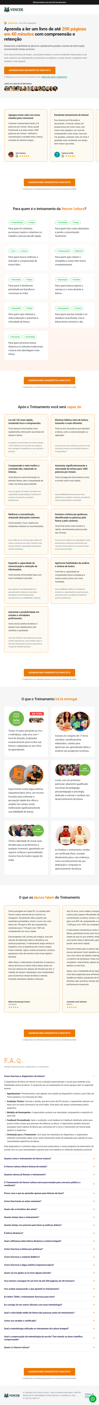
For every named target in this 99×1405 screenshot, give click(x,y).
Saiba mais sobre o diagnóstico (54, 77)
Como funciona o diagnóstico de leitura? (24, 1076)
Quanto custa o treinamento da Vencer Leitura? (27, 1158)
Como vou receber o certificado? (20, 1320)
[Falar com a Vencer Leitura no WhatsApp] (92, 1398)
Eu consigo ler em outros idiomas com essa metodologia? (33, 1304)
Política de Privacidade (90, 1395)
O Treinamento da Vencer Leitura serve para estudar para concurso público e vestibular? (42, 1184)
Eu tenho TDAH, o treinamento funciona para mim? (29, 1296)
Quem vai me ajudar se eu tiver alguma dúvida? (27, 1273)
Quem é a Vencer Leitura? (16, 1347)
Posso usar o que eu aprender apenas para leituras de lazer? (34, 1193)
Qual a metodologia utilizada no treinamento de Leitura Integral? (36, 1328)
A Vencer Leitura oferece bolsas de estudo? (25, 1166)
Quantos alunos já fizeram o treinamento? (25, 1174)
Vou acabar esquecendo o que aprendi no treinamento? (31, 1289)
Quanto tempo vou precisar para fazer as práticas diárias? (33, 1225)
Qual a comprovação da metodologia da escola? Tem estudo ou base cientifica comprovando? (43, 1338)
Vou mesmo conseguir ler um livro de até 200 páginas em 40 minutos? (39, 1281)
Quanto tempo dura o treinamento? (21, 1217)
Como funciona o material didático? (22, 1257)
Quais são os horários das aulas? (20, 1209)
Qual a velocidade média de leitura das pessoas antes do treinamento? (39, 1312)
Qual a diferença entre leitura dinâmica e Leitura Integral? (32, 1241)
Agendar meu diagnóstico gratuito (30, 70)
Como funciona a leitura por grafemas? (23, 1249)
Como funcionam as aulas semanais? (22, 1201)
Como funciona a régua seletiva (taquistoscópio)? (29, 1265)
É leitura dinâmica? (13, 1233)
